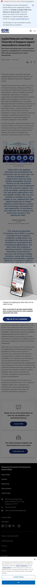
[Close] (35, 559)
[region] (18, 571)
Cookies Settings (18, 577)
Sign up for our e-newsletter (17, 319)
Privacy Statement (21, 565)
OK (18, 582)
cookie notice (6, 567)
